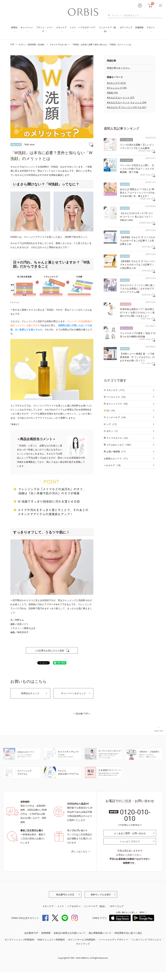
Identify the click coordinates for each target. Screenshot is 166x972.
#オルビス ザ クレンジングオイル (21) (126, 107)
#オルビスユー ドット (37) (120, 97)
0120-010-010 (135, 815)
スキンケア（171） (116, 390)
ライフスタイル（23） (117, 437)
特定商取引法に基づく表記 (128, 932)
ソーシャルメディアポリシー (113, 939)
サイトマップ (83, 943)
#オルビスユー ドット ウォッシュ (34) (126, 102)
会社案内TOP (31, 932)
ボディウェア (126, 27)
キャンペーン (26, 27)
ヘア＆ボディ (74, 906)
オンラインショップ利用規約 (19, 939)
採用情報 (45, 932)
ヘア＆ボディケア (86, 27)
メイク (73, 27)
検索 (110, 15)
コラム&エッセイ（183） (119, 444)
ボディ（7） (112, 431)
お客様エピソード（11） (116, 458)
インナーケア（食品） (107, 29)
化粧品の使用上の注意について (69, 932)
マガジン (151, 27)
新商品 (14, 27)
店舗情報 (139, 27)
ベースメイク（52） (116, 396)
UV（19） (111, 410)
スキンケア (61, 27)
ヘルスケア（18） (113, 465)
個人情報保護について (100, 932)
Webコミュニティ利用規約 (51, 939)
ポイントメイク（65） (117, 403)
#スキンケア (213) (116, 82)
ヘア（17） (112, 424)
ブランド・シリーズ (44, 29)
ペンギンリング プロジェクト (146, 939)
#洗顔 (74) (112, 92)
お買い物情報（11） (116, 451)
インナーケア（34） (116, 417)
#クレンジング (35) (117, 87)
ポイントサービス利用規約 (81, 939)
